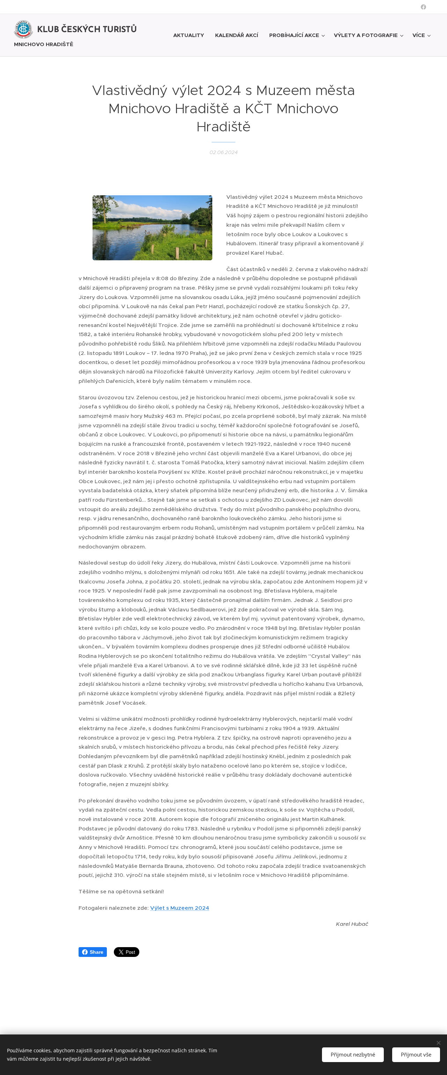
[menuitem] (190, 35)
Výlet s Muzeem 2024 (179, 908)
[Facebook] (423, 7)
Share (96, 952)
